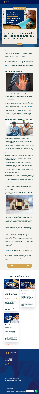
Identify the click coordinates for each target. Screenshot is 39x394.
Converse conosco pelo (9, 388)
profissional (9, 241)
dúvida (15, 254)
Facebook (25, 258)
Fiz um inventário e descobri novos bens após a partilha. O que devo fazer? (27, 292)
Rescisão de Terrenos (9, 382)
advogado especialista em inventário (12, 218)
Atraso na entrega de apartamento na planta (13, 380)
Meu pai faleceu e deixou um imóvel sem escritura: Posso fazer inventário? (11, 326)
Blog (13, 258)
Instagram (31, 258)
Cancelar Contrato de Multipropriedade (12, 378)
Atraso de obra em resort (9, 386)
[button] (36, 391)
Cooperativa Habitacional (9, 384)
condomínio (13, 154)
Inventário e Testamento (19, 8)
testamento (10, 54)
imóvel (30, 106)
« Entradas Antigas (8, 344)
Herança (9, 328)
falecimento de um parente (11, 50)
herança (6, 65)
